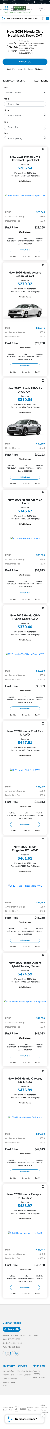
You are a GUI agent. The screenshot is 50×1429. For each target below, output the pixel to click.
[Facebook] (5, 1353)
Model (7, 110)
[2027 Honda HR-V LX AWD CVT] (25, 427)
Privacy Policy (11, 1408)
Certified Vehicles (10, 1378)
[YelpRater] (10, 1353)
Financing (39, 1366)
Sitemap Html (30, 1408)
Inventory (9, 1366)
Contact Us (13, 1329)
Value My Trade (39, 1377)
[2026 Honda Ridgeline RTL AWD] (25, 886)
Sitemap (23, 1409)
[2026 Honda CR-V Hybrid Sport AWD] (25, 654)
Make (6, 98)
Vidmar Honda (5, 1408)
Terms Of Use (17, 1408)
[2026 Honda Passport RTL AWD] (25, 1233)
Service (22, 1366)
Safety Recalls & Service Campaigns (45, 1408)
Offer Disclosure (25, 181)
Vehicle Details (25, 62)
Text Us (37, 256)
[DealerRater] (16, 1353)
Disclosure (39, 69)
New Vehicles (8, 1371)
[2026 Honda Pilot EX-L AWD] (25, 770)
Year (6, 87)
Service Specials (24, 1375)
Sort (6, 133)
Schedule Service (24, 1371)
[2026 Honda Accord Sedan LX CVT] (25, 311)
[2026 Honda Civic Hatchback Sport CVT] (25, 196)
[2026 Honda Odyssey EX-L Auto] (25, 1117)
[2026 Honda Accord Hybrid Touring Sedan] (25, 1002)
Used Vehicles (8, 1375)
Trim (6, 121)
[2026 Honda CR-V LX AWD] (25, 538)
